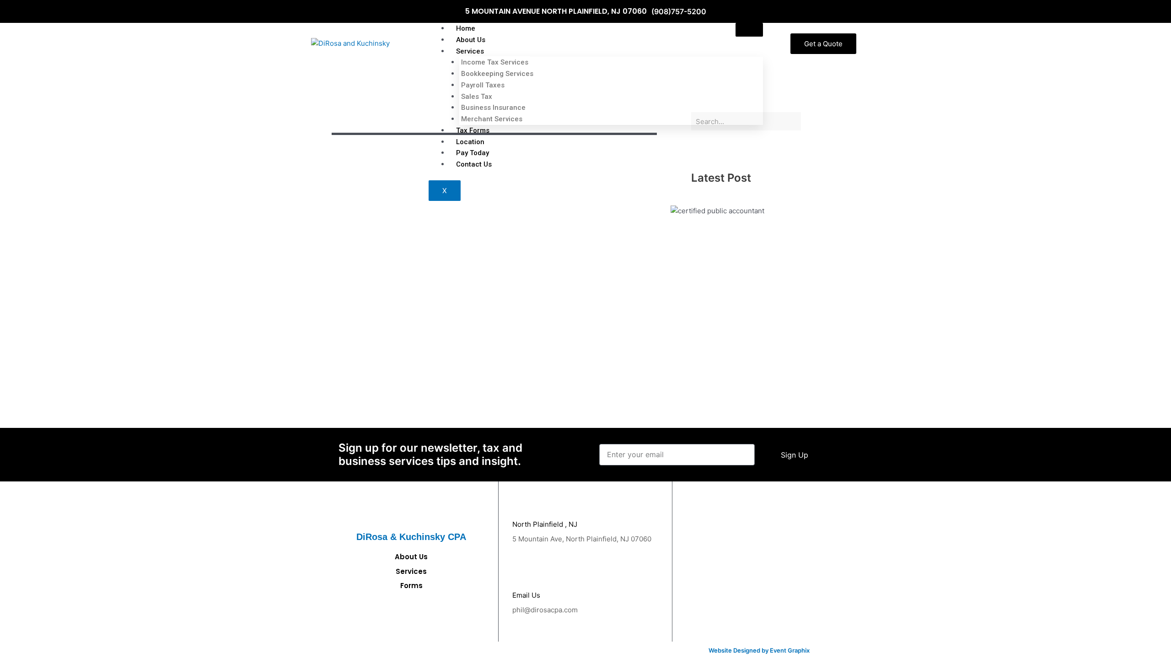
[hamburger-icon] (749, 30)
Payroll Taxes (483, 85)
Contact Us (474, 164)
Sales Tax (476, 96)
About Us (470, 40)
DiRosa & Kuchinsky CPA (411, 537)
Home (465, 28)
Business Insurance (493, 107)
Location (470, 142)
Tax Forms (472, 130)
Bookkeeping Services (497, 74)
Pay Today (472, 153)
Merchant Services (491, 119)
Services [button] (470, 51)
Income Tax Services (494, 62)
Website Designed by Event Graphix (759, 650)
